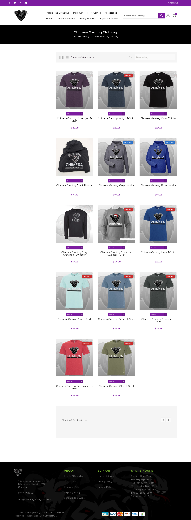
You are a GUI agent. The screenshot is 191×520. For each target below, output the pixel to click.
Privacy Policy (105, 481)
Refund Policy (105, 487)
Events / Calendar (73, 476)
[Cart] (174, 15)
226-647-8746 (25, 493)
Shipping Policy (72, 492)
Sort (131, 57)
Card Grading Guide (74, 498)
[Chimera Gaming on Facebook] (10, 3)
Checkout (173, 3)
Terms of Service (106, 476)
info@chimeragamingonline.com (35, 499)
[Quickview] (58, 129)
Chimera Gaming (81, 36)
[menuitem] (58, 13)
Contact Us (70, 481)
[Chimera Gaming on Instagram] (20, 3)
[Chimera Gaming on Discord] (26, 3)
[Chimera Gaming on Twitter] (15, 3)
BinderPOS (51, 515)
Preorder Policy (72, 487)
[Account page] (168, 15)
